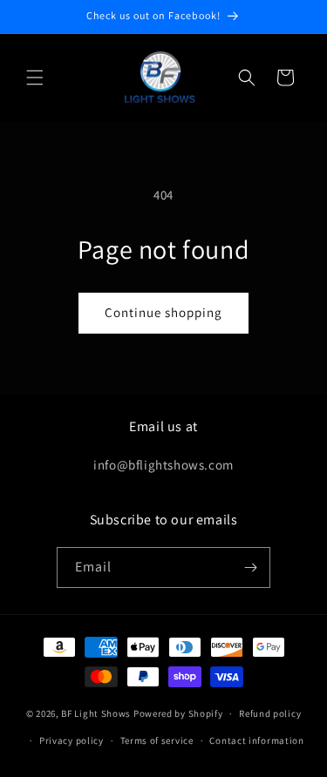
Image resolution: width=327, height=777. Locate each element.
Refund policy (270, 713)
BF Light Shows (96, 713)
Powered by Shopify (178, 713)
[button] (35, 77)
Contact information (256, 740)
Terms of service (157, 740)
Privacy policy (71, 740)
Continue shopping (163, 312)
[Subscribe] (250, 567)
